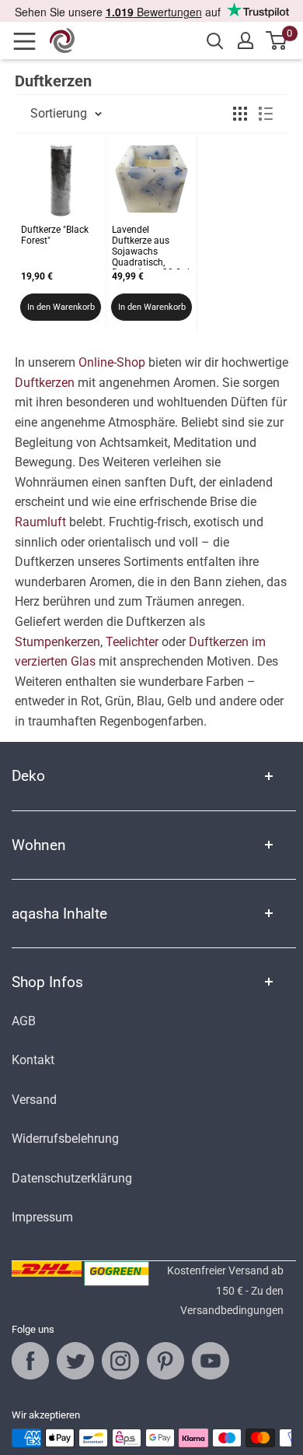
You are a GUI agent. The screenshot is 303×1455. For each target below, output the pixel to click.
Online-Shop (111, 362)
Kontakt (33, 1060)
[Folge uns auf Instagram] (120, 1360)
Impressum (42, 1217)
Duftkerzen (45, 382)
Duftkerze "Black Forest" (55, 235)
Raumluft (40, 522)
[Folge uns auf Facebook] (30, 1360)
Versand (34, 1099)
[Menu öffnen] (29, 41)
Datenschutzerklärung (72, 1178)
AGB (24, 1021)
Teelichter (132, 641)
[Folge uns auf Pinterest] (165, 1360)
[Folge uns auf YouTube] (210, 1360)
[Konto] (245, 40)
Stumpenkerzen (57, 641)
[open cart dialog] (277, 40)
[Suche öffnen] (215, 41)
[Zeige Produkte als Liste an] (266, 114)
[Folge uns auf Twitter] (75, 1360)
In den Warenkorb (61, 307)
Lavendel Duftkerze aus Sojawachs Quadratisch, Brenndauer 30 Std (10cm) (151, 247)
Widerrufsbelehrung (65, 1138)
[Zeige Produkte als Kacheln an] (240, 114)
